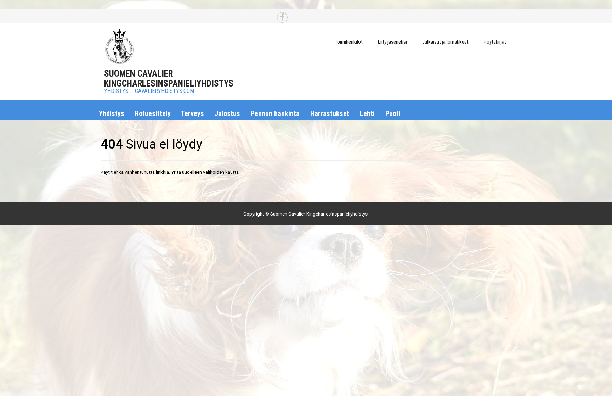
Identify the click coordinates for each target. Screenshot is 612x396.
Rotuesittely (153, 113)
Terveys (192, 113)
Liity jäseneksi (392, 42)
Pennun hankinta (275, 113)
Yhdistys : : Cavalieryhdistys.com (149, 91)
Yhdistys (111, 113)
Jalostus (227, 113)
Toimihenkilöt (349, 42)
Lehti (367, 113)
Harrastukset (329, 113)
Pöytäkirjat (495, 42)
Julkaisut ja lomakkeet (445, 42)
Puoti (393, 113)
